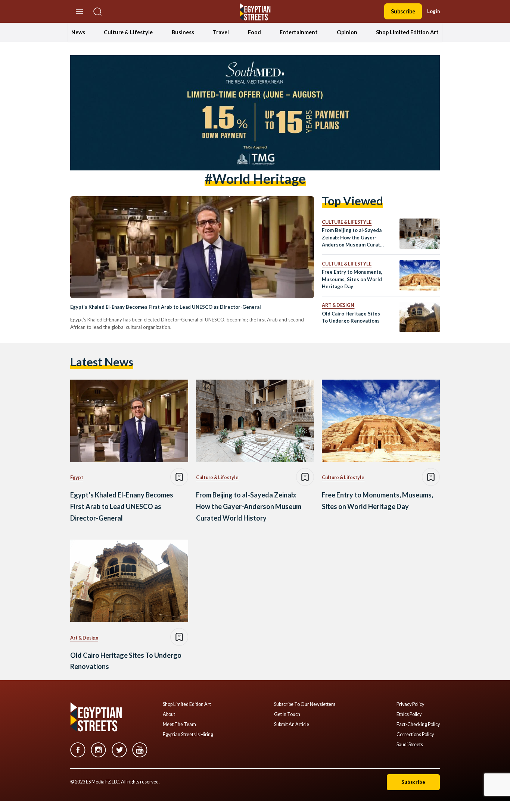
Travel (221, 32)
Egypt (76, 477)
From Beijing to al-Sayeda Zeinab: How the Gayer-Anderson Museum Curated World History (354, 237)
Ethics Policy (409, 714)
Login (433, 11)
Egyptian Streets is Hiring (188, 734)
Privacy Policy (410, 704)
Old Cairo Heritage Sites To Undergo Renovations (351, 317)
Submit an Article (291, 724)
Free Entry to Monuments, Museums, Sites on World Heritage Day (352, 279)
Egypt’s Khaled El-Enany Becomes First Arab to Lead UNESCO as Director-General (165, 307)
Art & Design (338, 305)
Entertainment (299, 32)
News (78, 32)
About (169, 714)
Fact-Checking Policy (418, 724)
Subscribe (403, 11)
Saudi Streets (410, 744)
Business (183, 32)
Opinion (347, 32)
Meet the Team (179, 724)
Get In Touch (287, 714)
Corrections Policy (415, 734)
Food (254, 32)
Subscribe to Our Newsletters (304, 704)
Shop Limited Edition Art (407, 32)
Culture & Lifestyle (128, 32)
